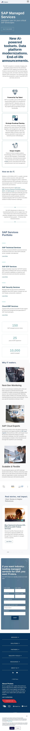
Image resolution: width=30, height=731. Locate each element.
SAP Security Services (11, 287)
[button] (28, 1)
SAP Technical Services (11, 247)
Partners (14, 649)
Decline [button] (17, 728)
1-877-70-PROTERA (7, 697)
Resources (14, 661)
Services (14, 637)
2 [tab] (10, 552)
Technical (7, 189)
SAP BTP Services (9, 267)
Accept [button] (12, 728)
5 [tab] (19, 552)
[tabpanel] (15, 527)
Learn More (5, 296)
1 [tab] (7, 552)
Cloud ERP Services (10, 306)
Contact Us (9, 701)
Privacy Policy (9, 721)
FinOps (6, 161)
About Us (14, 668)
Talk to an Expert (7, 29)
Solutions (14, 643)
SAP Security (11, 191)
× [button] (27, 715)
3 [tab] (13, 552)
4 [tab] (16, 552)
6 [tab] (21, 552)
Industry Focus (14, 655)
